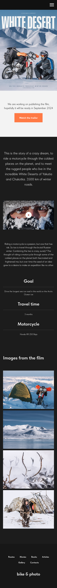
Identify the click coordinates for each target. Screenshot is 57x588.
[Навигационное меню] (52, 4)
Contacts (34, 562)
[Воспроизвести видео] (29, 215)
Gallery (21, 562)
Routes (11, 557)
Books (34, 557)
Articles (45, 557)
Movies (23, 557)
